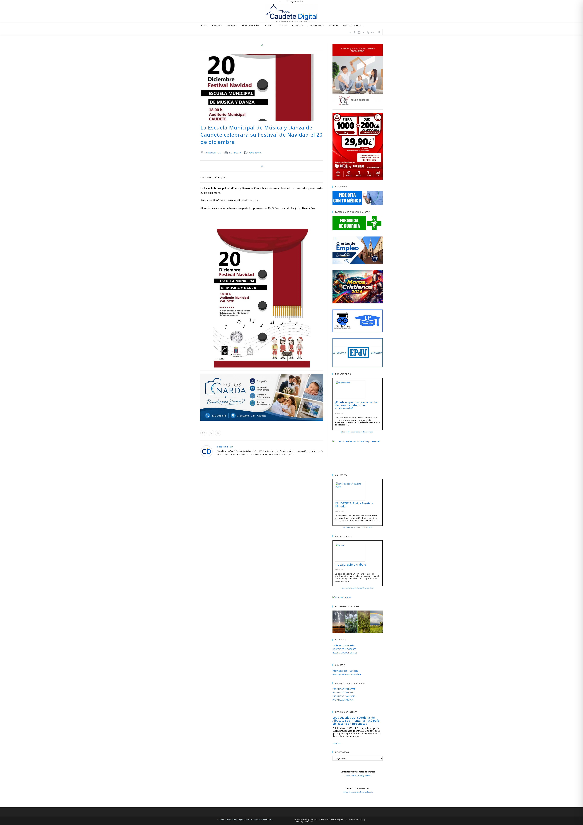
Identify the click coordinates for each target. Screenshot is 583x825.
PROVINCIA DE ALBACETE (343, 689)
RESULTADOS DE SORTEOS (344, 652)
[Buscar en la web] (379, 32)
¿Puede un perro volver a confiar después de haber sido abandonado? (356, 405)
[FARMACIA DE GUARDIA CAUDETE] (357, 223)
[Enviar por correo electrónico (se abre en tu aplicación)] (372, 32)
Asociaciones (256, 152)
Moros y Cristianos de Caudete (346, 674)
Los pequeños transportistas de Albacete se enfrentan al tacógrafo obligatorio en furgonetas (356, 720)
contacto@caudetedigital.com (357, 775)
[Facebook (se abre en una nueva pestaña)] (354, 32)
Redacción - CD (213, 152)
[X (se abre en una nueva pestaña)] (349, 32)
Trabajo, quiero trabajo (350, 564)
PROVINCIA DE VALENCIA (343, 696)
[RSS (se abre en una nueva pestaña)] (368, 32)
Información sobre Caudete (345, 670)
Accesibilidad (352, 819)
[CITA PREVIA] (357, 198)
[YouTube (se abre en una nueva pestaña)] (363, 32)
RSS (361, 819)
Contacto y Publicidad (303, 821)
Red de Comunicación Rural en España (358, 792)
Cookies (313, 819)
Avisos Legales (337, 819)
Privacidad (324, 819)
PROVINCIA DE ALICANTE (343, 692)
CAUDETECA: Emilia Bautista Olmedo (354, 505)
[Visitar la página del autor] (206, 451)
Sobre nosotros (300, 819)
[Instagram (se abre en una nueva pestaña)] (358, 32)
